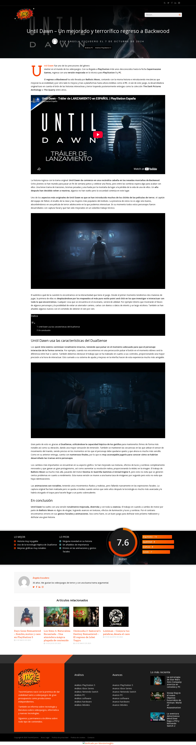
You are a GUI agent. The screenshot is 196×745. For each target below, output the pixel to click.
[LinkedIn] (175, 3)
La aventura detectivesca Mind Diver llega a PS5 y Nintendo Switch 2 (173, 719)
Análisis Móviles (82, 704)
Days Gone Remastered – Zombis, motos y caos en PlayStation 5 (27, 634)
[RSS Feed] (164, 3)
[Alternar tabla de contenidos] (33, 323)
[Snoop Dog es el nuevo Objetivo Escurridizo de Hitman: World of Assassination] (157, 700)
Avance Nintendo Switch (124, 691)
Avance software (120, 698)
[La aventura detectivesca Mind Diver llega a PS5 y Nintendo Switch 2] (157, 720)
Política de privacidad (60, 737)
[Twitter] (168, 3)
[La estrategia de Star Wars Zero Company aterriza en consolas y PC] (157, 684)
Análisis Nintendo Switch (86, 691)
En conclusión (45, 330)
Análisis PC (89, 48)
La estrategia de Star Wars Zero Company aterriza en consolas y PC (174, 682)
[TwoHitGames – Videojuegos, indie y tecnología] (25, 21)
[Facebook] (171, 3)
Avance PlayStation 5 (122, 685)
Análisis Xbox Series (84, 688)
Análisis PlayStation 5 (103, 48)
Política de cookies (78, 737)
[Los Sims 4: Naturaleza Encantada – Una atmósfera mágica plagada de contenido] (56, 626)
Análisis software (82, 698)
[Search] (179, 15)
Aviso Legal (45, 737)
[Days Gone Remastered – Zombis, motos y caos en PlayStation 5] (27, 626)
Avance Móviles (120, 704)
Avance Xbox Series (122, 688)
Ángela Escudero (41, 577)
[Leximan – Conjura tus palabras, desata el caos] (116, 626)
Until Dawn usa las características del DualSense (59, 327)
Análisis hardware (83, 701)
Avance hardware (121, 701)
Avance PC (117, 695)
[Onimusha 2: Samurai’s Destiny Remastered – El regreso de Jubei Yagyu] (86, 626)
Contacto (91, 737)
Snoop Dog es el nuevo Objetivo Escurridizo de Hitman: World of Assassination (174, 700)
